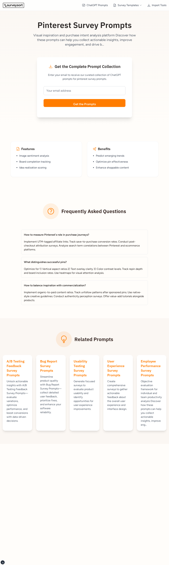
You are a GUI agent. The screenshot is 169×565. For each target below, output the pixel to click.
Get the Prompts (84, 104)
